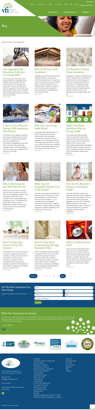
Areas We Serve (41, 4)
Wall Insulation (39, 373)
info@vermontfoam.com (87, 5)
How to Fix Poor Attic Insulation (46, 70)
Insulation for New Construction (44, 361)
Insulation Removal (40, 375)
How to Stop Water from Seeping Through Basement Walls (47, 245)
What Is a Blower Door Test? (78, 243)
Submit (38, 302)
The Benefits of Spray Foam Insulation (77, 70)
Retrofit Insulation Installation (43, 369)
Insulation (52, 12)
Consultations (69, 12)
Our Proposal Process (41, 385)
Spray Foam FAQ (39, 377)
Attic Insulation (39, 363)
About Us (32, 4)
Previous (33, 276)
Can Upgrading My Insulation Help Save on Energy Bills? (14, 72)
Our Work (50, 4)
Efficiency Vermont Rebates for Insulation (47, 397)
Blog (71, 4)
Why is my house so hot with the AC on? (14, 185)
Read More (6, 97)
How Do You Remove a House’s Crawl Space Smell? (78, 186)
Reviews (66, 4)
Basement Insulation (41, 365)
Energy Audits (38, 391)
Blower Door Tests (40, 387)
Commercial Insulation (41, 371)
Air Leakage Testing (40, 389)
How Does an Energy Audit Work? (46, 127)
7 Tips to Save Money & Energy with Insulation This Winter (15, 128)
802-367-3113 (90, 2)
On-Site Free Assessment (42, 383)
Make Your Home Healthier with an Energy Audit (76, 128)
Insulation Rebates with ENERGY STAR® (47, 395)
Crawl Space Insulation (41, 367)
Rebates (85, 12)
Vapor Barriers (38, 379)
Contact (76, 4)
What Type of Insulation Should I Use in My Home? (47, 186)
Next (62, 276)
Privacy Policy (6, 383)
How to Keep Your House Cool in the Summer (12, 245)
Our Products (58, 4)
